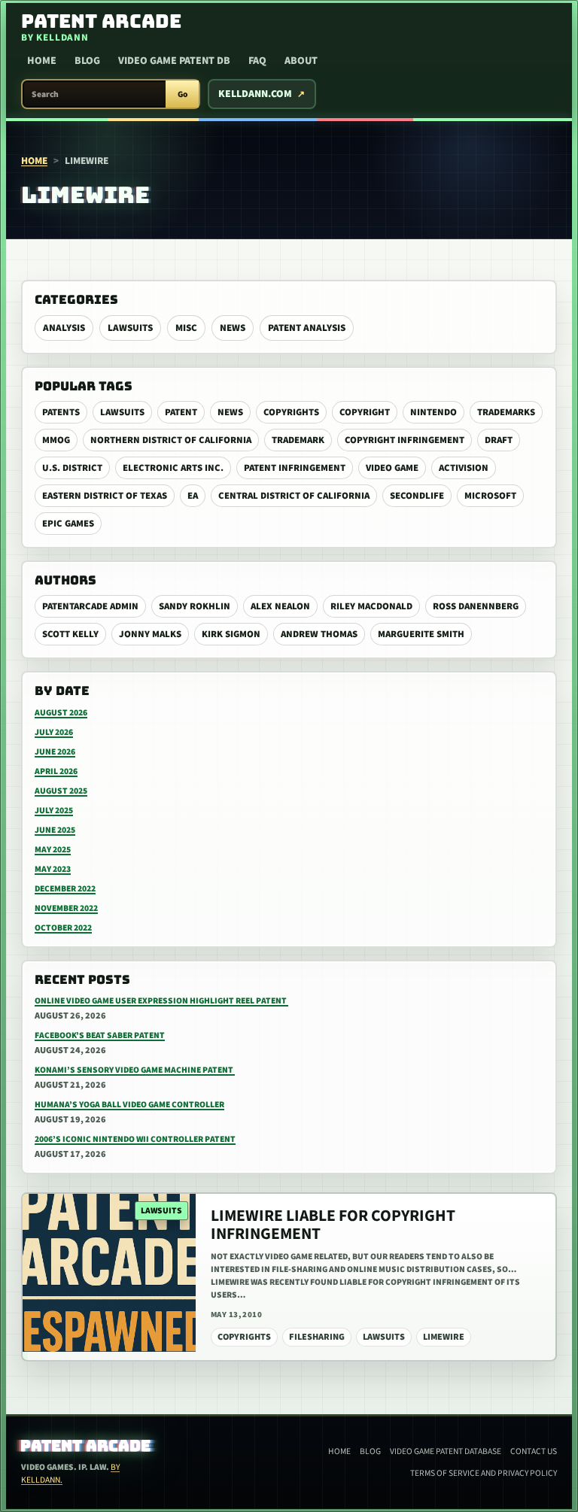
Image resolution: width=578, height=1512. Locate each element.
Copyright (364, 412)
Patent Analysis (306, 328)
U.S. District (72, 468)
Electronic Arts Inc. (173, 468)
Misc (186, 328)
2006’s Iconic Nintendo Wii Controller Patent (135, 1139)
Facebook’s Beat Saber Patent (100, 1035)
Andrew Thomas (319, 634)
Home (41, 60)
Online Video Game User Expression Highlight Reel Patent (161, 1000)
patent (181, 412)
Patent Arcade (86, 1445)
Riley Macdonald (371, 606)
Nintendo (433, 412)
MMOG (56, 440)
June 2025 (55, 830)
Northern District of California (170, 440)
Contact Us (533, 1451)
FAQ (257, 60)
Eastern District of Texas (104, 495)
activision (463, 468)
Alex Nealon (280, 606)
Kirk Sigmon (231, 634)
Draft (499, 440)
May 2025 (53, 849)
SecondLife (417, 495)
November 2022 (66, 908)
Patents (61, 412)
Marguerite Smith (421, 634)
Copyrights (291, 412)
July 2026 (54, 732)
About (301, 60)
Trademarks (506, 412)
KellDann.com (255, 94)
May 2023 (53, 869)
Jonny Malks (150, 634)
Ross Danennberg (476, 606)
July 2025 (54, 810)
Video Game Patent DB (174, 60)
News (232, 328)
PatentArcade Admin (90, 606)
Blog (87, 60)
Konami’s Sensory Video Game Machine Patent (135, 1070)
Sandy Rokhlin (194, 606)
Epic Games (68, 523)
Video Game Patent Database (445, 1451)
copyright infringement (404, 440)
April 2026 (56, 771)
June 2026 (55, 751)
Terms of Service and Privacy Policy (483, 1473)
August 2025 (61, 791)
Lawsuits (130, 328)
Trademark (298, 440)
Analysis (64, 328)
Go (182, 94)
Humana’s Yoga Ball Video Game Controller (129, 1104)
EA (192, 495)
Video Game (392, 468)
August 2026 (61, 712)
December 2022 (65, 888)
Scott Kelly (70, 634)
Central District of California (294, 495)
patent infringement (294, 468)
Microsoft (490, 495)
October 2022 (63, 927)
